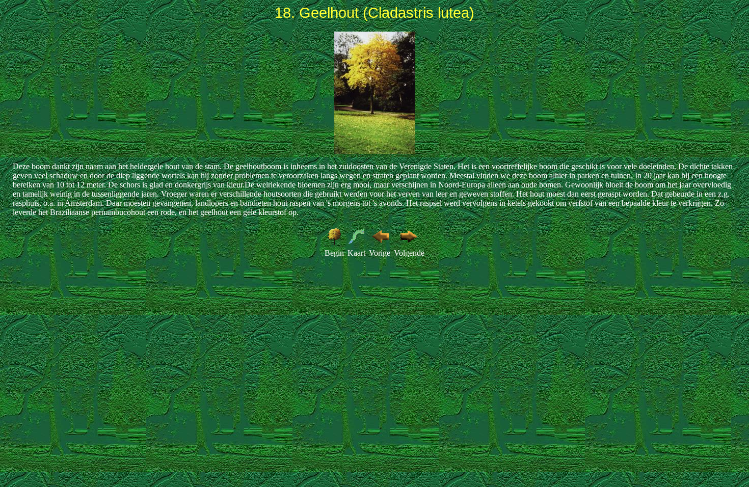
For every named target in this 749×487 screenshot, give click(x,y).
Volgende (409, 253)
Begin (334, 253)
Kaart (356, 253)
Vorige (379, 253)
